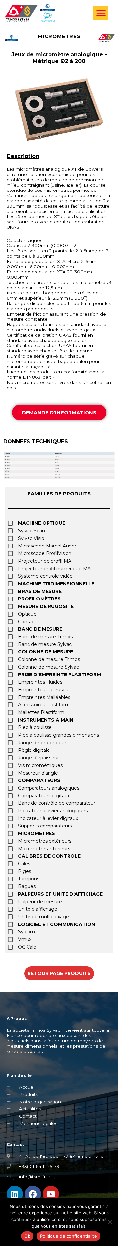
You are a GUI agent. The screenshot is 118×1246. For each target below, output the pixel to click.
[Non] (110, 1222)
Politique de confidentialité (68, 1236)
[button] (100, 13)
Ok (27, 1236)
